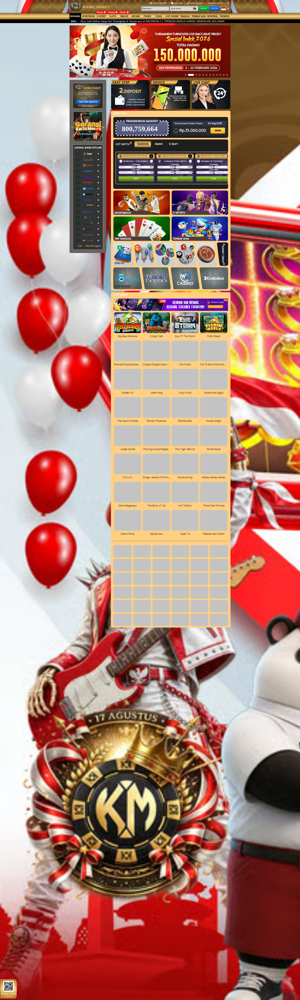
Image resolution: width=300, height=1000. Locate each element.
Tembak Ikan (199, 16)
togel (158, 16)
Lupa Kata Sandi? (215, 3)
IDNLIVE (124, 16)
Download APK (160, 3)
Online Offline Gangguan (89, 246)
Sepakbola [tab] (142, 144)
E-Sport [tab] (173, 144)
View (218, 127)
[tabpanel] (173, 168)
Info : (74, 21)
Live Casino (172, 16)
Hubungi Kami (196, 3)
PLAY (136, 179)
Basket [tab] (158, 144)
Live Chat (178, 3)
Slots (112, 16)
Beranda (75, 16)
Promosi (225, 16)
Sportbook (88, 16)
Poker (147, 16)
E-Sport (101, 16)
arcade (136, 16)
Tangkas (185, 16)
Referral (212, 16)
